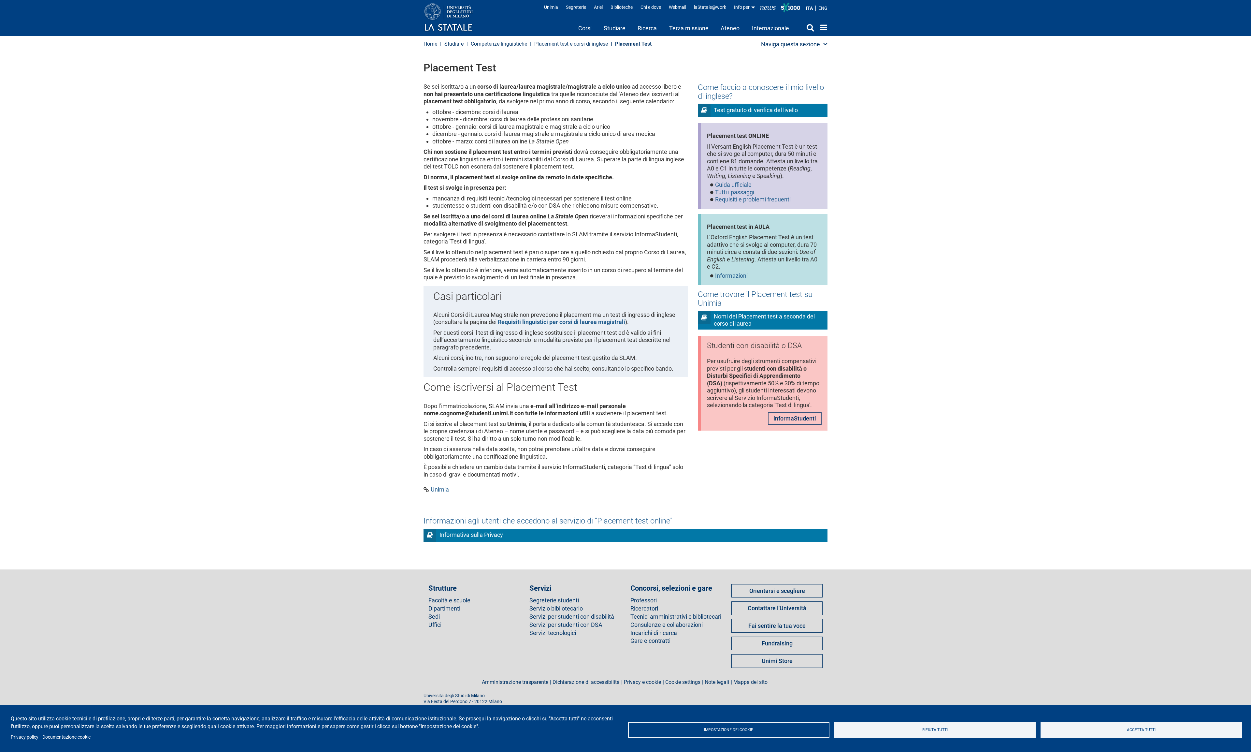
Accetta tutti (1141, 730)
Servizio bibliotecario (556, 608)
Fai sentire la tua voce (777, 625)
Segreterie (576, 7)
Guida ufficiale (733, 184)
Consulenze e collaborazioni (666, 625)
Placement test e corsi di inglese (571, 44)
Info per (742, 7)
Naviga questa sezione (790, 44)
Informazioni (731, 275)
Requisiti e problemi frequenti (753, 199)
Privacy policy (24, 737)
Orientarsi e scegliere (777, 590)
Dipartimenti (444, 608)
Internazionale (770, 28)
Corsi (585, 28)
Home (822, 27)
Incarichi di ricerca (653, 633)
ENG (822, 8)
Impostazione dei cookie (728, 730)
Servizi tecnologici (552, 633)
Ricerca (647, 28)
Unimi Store (777, 660)
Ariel (598, 7)
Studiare (615, 28)
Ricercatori (644, 608)
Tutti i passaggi (734, 192)
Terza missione (689, 28)
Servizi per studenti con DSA (565, 625)
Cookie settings (682, 682)
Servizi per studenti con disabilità (571, 616)
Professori (643, 600)
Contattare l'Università (777, 608)
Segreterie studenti (554, 600)
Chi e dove (650, 7)
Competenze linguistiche (499, 44)
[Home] (455, 17)
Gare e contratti (650, 641)
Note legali (717, 682)
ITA (809, 8)
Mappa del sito (750, 682)
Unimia (551, 7)
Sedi (434, 616)
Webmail (677, 7)
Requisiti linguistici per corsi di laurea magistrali (561, 321)
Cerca (804, 27)
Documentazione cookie (66, 737)
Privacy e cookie (642, 682)
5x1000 (790, 7)
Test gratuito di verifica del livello (756, 110)
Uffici (434, 625)
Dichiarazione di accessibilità (586, 682)
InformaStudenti (794, 418)
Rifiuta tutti (935, 730)
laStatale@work (710, 7)
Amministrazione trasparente (515, 682)
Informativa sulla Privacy (471, 534)
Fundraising (777, 643)
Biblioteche (622, 7)
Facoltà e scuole (449, 600)
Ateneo (730, 28)
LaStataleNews (768, 7)
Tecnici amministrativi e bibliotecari (675, 616)
